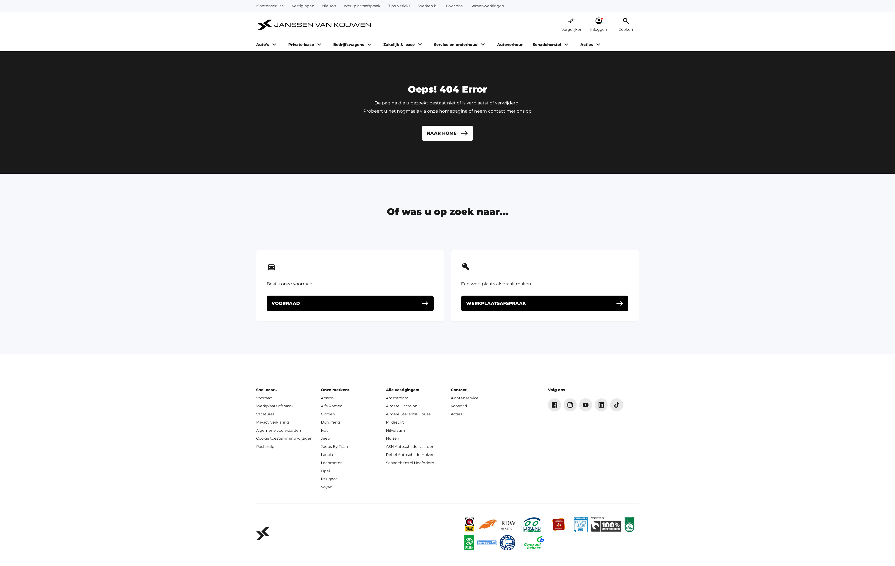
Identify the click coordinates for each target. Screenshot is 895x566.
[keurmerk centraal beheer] (534, 543)
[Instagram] (570, 404)
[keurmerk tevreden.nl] (487, 543)
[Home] (314, 25)
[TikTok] (616, 404)
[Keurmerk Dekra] (629, 524)
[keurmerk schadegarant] (507, 543)
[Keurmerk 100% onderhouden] (606, 524)
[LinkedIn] (601, 404)
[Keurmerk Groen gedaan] (469, 543)
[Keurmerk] (469, 524)
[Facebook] (554, 404)
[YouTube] (585, 404)
